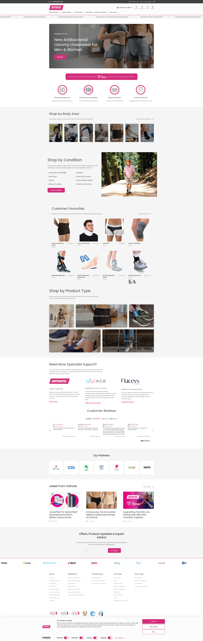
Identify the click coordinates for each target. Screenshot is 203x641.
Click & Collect (118, 595)
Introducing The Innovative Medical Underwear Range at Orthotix (100, 514)
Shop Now (60, 57)
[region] (101, 430)
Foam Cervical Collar (83, 243)
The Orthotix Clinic (54, 598)
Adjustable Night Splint (58, 275)
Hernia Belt (106, 243)
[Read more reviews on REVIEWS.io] (145, 441)
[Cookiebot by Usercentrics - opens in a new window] (46, 638)
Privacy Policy (138, 578)
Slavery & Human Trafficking (76, 595)
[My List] (147, 7)
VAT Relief (116, 592)
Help (145, 1)
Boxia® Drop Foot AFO (134, 275)
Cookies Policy (139, 583)
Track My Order (118, 583)
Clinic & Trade (113, 12)
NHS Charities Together (98, 580)
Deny (153, 632)
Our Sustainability (54, 589)
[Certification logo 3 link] (75, 613)
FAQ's (115, 598)
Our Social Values (54, 592)
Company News (96, 578)
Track (154, 1)
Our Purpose (52, 583)
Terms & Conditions (140, 580)
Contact (116, 580)
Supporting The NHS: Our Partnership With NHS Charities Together (136, 514)
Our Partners (71, 583)
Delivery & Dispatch (119, 586)
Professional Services (127, 402)
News (142, 1)
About (129, 1)
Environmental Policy (74, 589)
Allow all (153, 621)
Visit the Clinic (53, 401)
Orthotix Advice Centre (120, 600)
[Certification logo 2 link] (64, 613)
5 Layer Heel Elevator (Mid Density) (83, 276)
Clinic (138, 1)
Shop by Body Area (53, 12)
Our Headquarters (54, 580)
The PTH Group (72, 586)
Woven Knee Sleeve (134, 243)
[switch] (81, 638)
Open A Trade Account (74, 578)
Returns (149, 1)
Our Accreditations (54, 595)
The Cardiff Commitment (98, 583)
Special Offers (89, 12)
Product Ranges (78, 12)
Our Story (52, 578)
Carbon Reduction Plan (74, 592)
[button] (50, 430)
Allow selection (153, 626)
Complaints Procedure (141, 586)
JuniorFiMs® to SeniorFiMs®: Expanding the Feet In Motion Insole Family (63, 514)
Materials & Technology (100, 12)
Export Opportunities (74, 580)
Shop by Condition (66, 12)
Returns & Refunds (119, 589)
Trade (134, 1)
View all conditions (56, 190)
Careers (51, 600)
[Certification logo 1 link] (53, 613)
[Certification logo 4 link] (84, 613)
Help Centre (117, 578)
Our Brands (52, 586)
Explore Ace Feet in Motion (93, 403)
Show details (118, 638)
